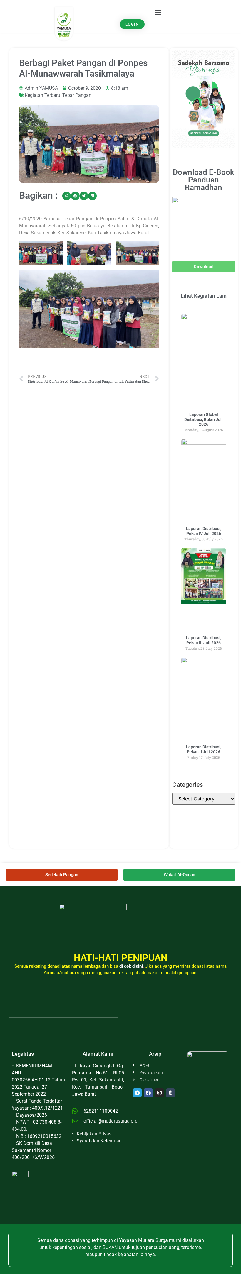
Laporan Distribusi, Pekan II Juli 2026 (203, 749)
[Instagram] (159, 1092)
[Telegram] (137, 1092)
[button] (158, 12)
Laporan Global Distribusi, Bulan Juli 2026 (203, 419)
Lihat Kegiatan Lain (204, 296)
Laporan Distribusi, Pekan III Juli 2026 (203, 640)
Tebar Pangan (76, 95)
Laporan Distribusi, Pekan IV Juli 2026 (203, 531)
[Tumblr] (170, 1092)
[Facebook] (148, 1092)
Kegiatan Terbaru (42, 95)
